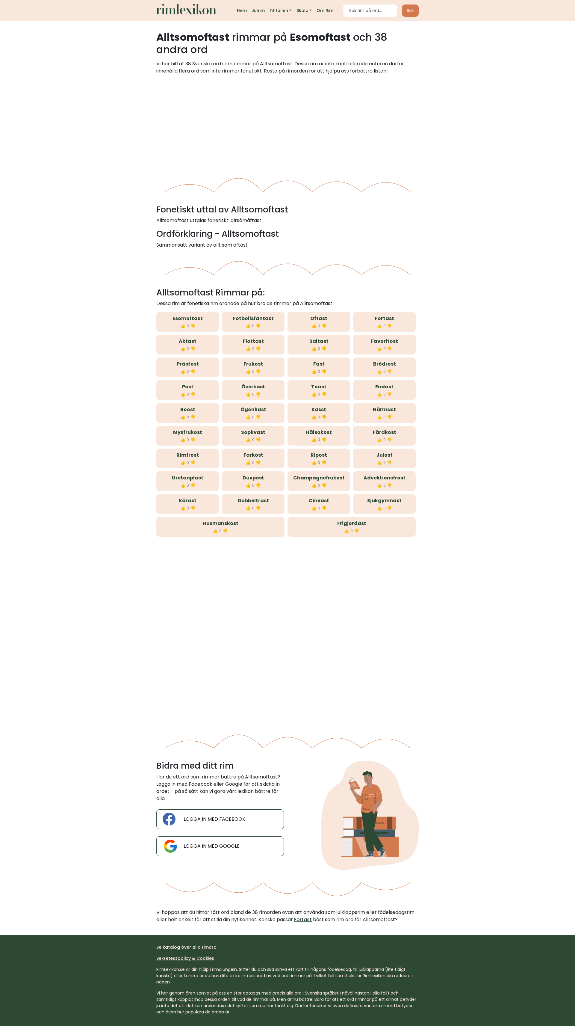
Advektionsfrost (384, 477)
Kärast (187, 500)
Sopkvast (253, 432)
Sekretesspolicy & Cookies (185, 958)
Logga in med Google (212, 846)
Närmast (384, 409)
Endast (384, 386)
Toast (318, 386)
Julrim (258, 10)
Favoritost (384, 341)
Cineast (319, 500)
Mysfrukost (187, 432)
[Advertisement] (287, 124)
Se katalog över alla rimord (186, 947)
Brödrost (384, 363)
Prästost (188, 363)
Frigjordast (351, 523)
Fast (319, 363)
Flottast (253, 341)
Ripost (319, 455)
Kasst (318, 409)
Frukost (253, 363)
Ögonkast (253, 409)
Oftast (318, 318)
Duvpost (253, 477)
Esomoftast (187, 318)
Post (187, 386)
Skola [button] (302, 10)
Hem (242, 10)
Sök (410, 10)
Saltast (319, 341)
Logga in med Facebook (214, 819)
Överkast (253, 386)
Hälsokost (319, 432)
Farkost (253, 455)
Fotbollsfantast (253, 318)
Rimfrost (187, 455)
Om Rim (325, 10)
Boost (187, 409)
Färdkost (384, 432)
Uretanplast (187, 477)
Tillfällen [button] (279, 10)
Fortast (384, 318)
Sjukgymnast (384, 500)
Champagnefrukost (319, 477)
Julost (384, 455)
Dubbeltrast (253, 500)
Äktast (187, 341)
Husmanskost (220, 523)
